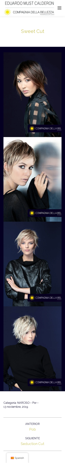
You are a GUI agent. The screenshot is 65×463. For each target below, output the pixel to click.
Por (34, 402)
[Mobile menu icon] (59, 8)
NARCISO (23, 402)
